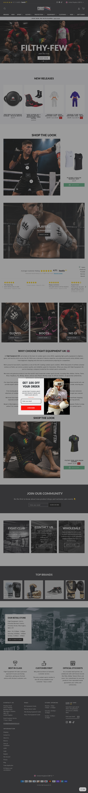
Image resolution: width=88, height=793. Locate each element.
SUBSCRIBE (31, 408)
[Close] (68, 380)
